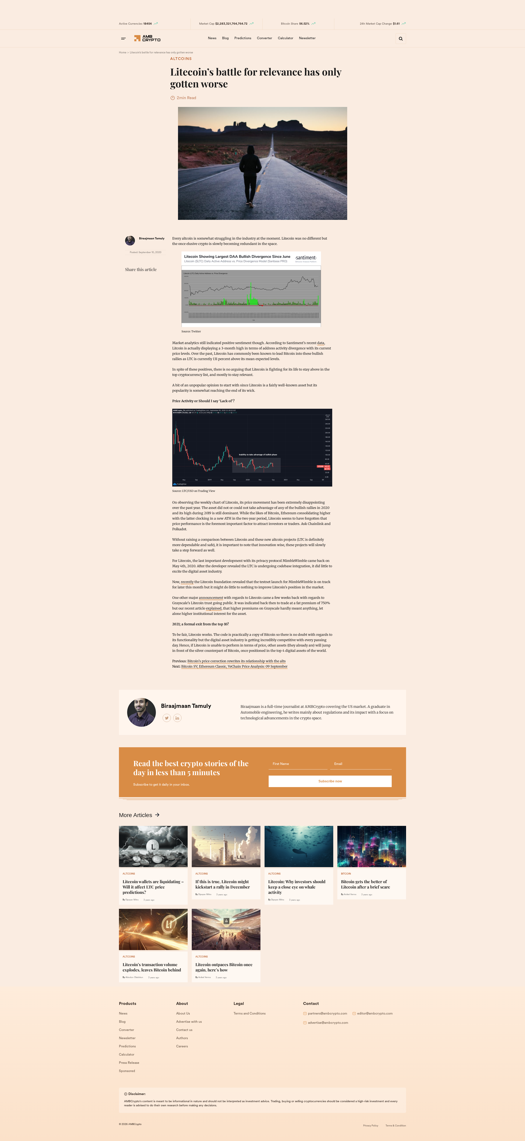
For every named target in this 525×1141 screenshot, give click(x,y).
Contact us (184, 1030)
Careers (182, 1046)
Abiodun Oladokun (134, 977)
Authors (182, 1038)
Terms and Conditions (250, 1013)
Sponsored (127, 1071)
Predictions (242, 38)
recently (187, 582)
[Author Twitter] (167, 718)
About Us (183, 1013)
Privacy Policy (370, 1126)
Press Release (129, 1063)
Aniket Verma (350, 894)
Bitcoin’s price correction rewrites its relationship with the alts (236, 661)
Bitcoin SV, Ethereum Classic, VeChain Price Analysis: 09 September (234, 666)
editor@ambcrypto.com (375, 1013)
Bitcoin (346, 874)
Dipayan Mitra (132, 900)
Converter (264, 38)
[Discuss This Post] (129, 289)
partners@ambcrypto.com (327, 1013)
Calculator (285, 38)
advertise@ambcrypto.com (328, 1023)
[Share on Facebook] (129, 279)
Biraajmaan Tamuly (151, 238)
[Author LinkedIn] (177, 718)
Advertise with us (189, 1022)
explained (213, 608)
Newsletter (307, 38)
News (212, 38)
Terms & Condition (396, 1126)
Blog (225, 38)
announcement (211, 598)
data (320, 343)
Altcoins (181, 59)
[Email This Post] (156, 279)
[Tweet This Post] (138, 279)
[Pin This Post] (147, 279)
